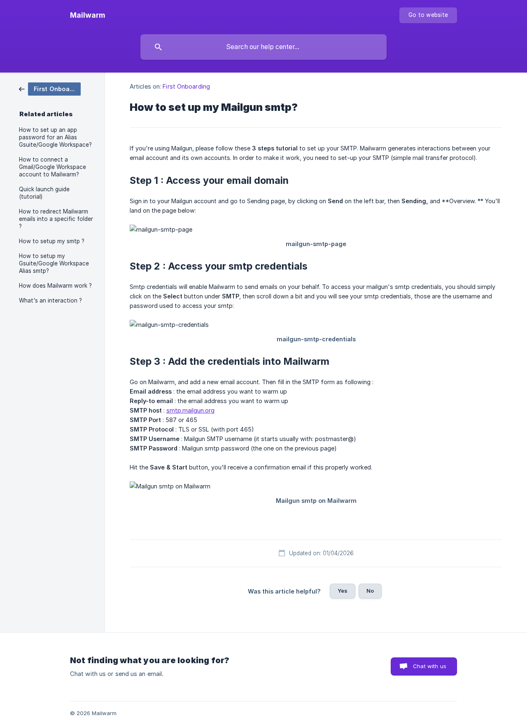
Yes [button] (342, 590)
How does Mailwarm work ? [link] (55, 285)
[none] (87, 15)
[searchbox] (263, 47)
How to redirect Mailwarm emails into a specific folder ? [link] (56, 219)
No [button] (370, 590)
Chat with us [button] (429, 666)
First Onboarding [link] (186, 86)
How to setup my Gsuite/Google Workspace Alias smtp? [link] (54, 263)
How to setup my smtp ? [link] (51, 241)
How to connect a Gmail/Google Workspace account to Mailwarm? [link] (52, 167)
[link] (50, 88)
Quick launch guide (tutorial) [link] (44, 193)
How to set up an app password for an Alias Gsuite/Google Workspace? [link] (55, 137)
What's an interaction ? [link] (50, 300)
